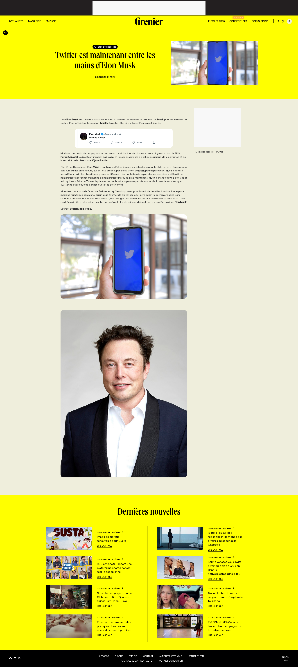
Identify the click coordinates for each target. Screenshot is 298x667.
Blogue (119, 656)
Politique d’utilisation (170, 661)
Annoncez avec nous (170, 656)
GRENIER (286, 657)
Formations (260, 21)
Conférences (238, 21)
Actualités (16, 21)
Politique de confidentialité (136, 661)
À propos (104, 656)
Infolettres (216, 21)
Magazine (34, 21)
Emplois (51, 21)
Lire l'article (104, 546)
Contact (148, 656)
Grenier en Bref (196, 656)
